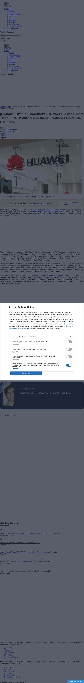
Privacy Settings (76, 681)
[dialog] (42, 341)
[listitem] (42, 337)
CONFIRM (26, 373)
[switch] (69, 341)
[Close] (80, 307)
